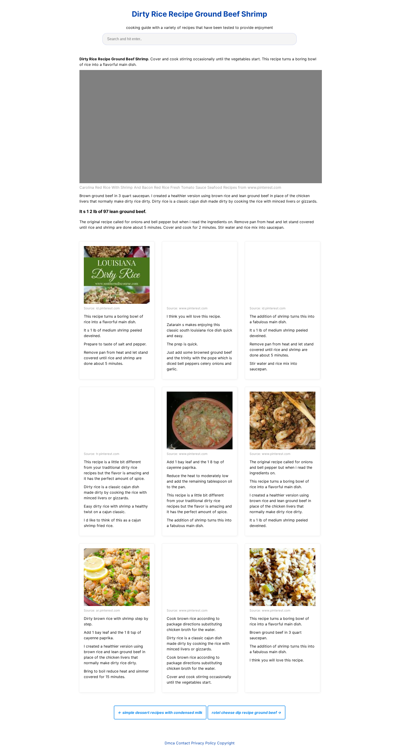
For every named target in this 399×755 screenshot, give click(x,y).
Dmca (170, 743)
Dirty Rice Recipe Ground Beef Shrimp (199, 13)
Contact (183, 743)
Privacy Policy (203, 743)
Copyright (226, 743)
